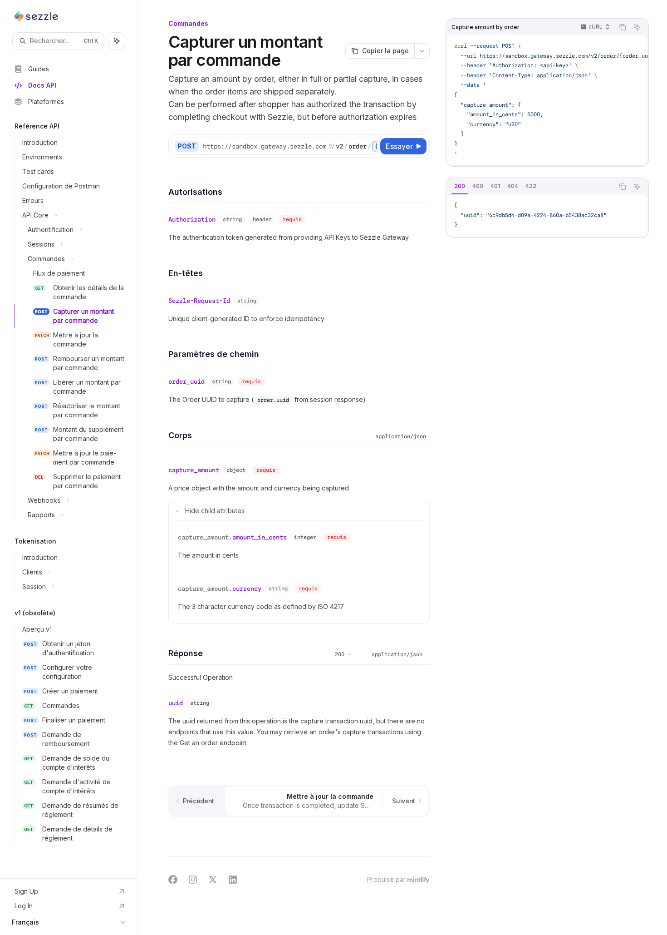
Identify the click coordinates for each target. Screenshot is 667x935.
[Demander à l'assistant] (637, 27)
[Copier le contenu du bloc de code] (622, 27)
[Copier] (369, 146)
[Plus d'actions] (422, 51)
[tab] (459, 186)
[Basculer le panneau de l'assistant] (116, 41)
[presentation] (289, 146)
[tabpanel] (547, 215)
